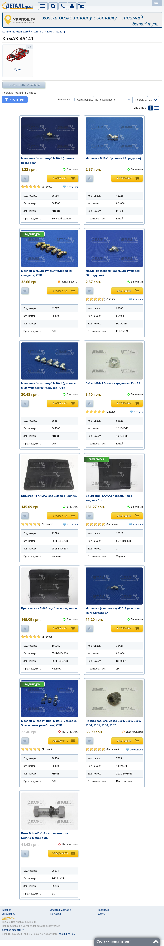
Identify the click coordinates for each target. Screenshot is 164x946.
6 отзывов (72, 524)
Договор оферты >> (13, 930)
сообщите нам (67, 934)
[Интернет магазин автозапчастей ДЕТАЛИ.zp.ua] (18, 6)
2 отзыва (138, 299)
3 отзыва (138, 524)
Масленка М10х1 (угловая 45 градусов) (113, 158)
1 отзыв (138, 412)
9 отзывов (72, 187)
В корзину (59, 178)
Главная (6, 910)
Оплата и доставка (60, 910)
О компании (8, 914)
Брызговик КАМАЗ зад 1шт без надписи (49, 495)
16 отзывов (136, 749)
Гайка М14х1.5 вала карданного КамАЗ (113, 383)
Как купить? (8, 918)
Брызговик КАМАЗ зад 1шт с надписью (49, 608)
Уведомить (60, 740)
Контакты (55, 914)
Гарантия (103, 910)
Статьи (102, 914)
